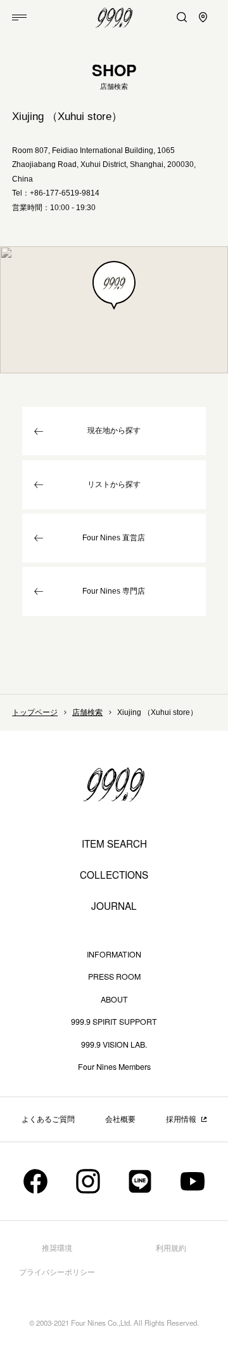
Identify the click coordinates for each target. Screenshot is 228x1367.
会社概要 (120, 1119)
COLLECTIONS (114, 874)
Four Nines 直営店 (113, 537)
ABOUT (114, 999)
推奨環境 (57, 1248)
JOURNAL (114, 905)
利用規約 (171, 1248)
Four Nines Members (114, 1066)
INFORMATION (114, 954)
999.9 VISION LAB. (114, 1044)
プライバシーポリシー (57, 1272)
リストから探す (114, 484)
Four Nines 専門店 (113, 591)
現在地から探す (114, 430)
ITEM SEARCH (114, 843)
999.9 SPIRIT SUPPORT (114, 1021)
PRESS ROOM (114, 976)
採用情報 (181, 1119)
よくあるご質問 (48, 1119)
